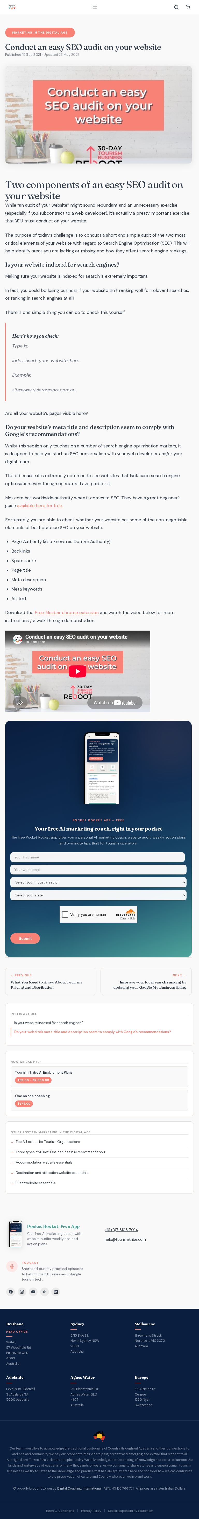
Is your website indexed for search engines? (48, 1023)
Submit (25, 938)
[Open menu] (95, 7)
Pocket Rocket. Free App (53, 1226)
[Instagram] (22, 1292)
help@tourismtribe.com (125, 1239)
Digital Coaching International (79, 1488)
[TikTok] (44, 1292)
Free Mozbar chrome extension (67, 612)
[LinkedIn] (55, 1292)
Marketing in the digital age (40, 32)
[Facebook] (10, 1292)
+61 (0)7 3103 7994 (121, 1230)
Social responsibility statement (130, 1511)
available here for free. (40, 505)
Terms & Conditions (60, 1511)
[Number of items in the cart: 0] (188, 7)
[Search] (176, 7)
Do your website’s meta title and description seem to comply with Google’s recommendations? (92, 1032)
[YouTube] (33, 1292)
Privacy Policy (91, 1511)
